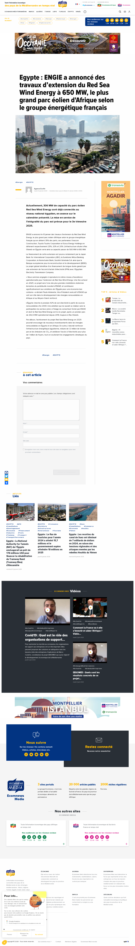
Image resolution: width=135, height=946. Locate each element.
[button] (85, 11)
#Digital (32, 23)
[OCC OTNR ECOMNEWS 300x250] (115, 271)
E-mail (25, 432)
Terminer (39, 935)
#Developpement (13, 528)
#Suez (82, 524)
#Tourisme (57, 530)
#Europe (48, 19)
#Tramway (10, 535)
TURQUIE (62, 11)
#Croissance (53, 524)
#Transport (22, 535)
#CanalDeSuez (12, 526)
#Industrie (10, 533)
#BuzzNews (92, 624)
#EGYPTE (29, 182)
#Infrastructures (44, 528)
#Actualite (24, 19)
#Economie (37, 19)
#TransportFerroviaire (15, 537)
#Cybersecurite (45, 23)
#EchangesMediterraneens (83, 666)
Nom (25, 423)
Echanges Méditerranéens (16, 11)
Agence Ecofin (39, 189)
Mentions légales (71, 941)
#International (43, 530)
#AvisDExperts (51, 631)
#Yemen (72, 530)
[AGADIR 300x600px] (115, 209)
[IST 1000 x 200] (67, 707)
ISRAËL (78, 11)
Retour (9, 935)
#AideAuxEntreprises (45, 628)
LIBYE (55, 11)
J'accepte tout (24, 935)
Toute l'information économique (30, 4)
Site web (26, 441)
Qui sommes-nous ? (44, 941)
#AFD (19, 524)
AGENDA (75, 871)
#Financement (24, 530)
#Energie (73, 19)
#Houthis (84, 528)
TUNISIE (48, 11)
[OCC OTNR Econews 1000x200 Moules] (67, 43)
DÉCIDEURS (108, 894)
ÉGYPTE (71, 11)
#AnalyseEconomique (33, 631)
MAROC (31, 11)
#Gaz (22, 23)
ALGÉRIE (39, 11)
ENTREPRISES (108, 871)
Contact (58, 941)
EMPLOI (75, 894)
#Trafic (21, 533)
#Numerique (60, 19)
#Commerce (89, 526)
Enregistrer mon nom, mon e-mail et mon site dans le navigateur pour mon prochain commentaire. (50, 451)
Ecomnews (88, 5)
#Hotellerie (42, 526)
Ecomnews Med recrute (89, 941)
